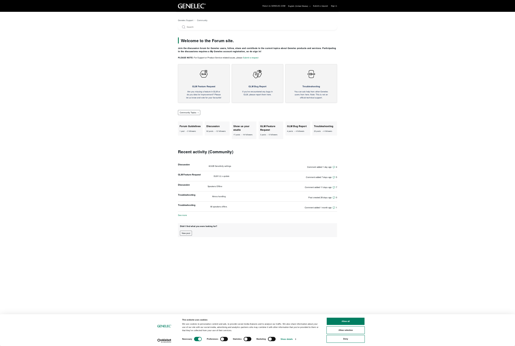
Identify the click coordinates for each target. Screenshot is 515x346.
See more (182, 215)
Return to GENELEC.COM (273, 6)
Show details (287, 339)
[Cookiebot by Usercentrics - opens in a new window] (164, 341)
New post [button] (186, 233)
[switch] (224, 339)
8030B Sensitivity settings (220, 166)
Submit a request (320, 6)
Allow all (346, 321)
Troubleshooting (323, 126)
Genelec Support (185, 20)
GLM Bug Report (297, 126)
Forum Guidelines (190, 126)
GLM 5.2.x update (221, 176)
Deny (345, 339)
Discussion (213, 126)
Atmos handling (219, 196)
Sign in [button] (334, 6)
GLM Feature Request (267, 127)
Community (202, 20)
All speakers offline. (218, 206)
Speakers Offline (215, 186)
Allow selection (346, 330)
